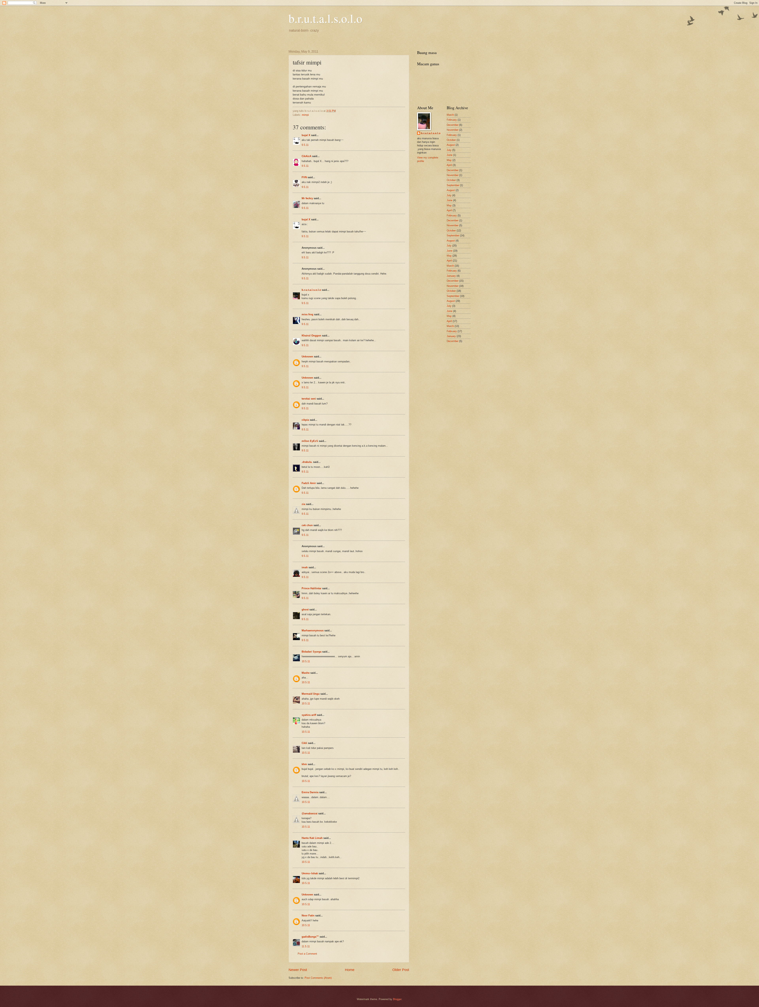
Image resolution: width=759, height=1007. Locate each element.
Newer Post (298, 970)
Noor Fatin (308, 915)
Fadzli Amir (309, 483)
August (451, 144)
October (451, 139)
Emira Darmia (310, 792)
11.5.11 (306, 946)
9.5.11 (305, 144)
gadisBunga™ (310, 936)
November (452, 129)
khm (304, 764)
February (452, 119)
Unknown (307, 356)
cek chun (307, 525)
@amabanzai (309, 813)
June (449, 154)
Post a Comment (307, 953)
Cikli (304, 743)
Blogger (397, 999)
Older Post (400, 970)
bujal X (306, 135)
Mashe (306, 672)
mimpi (305, 114)
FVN (304, 177)
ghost (305, 609)
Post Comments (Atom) (318, 977)
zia (303, 504)
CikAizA (306, 156)
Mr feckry (307, 198)
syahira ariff (309, 714)
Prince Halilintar (311, 588)
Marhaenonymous (313, 630)
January (451, 275)
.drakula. (307, 461)
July (449, 150)
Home (349, 970)
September (453, 185)
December (452, 124)
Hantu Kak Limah (312, 837)
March (450, 114)
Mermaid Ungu (311, 693)
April (449, 165)
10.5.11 (306, 661)
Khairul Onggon (311, 335)
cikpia (305, 419)
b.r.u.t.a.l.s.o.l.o (325, 18)
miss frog (307, 314)
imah (305, 567)
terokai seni (309, 398)
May (449, 160)
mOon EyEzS (310, 441)
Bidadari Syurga (311, 651)
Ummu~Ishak (310, 873)
